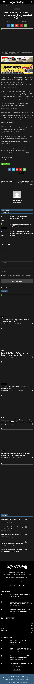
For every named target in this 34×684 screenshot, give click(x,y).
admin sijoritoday (9, 21)
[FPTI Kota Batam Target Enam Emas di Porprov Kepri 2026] (17, 306)
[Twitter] (19, 585)
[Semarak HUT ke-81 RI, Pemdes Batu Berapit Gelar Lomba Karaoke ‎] (17, 339)
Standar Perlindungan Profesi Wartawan (20, 679)
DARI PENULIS (5, 212)
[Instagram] (14, 585)
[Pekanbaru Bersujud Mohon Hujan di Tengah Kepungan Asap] (5, 226)
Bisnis (2, 417)
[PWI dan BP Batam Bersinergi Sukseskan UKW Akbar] (5, 218)
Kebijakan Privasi (20, 676)
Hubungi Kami (23, 677)
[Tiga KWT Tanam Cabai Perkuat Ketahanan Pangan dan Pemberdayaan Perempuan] (5, 233)
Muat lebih (16, 669)
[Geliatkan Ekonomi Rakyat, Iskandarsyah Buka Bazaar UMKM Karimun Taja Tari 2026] (17, 406)
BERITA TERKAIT (6, 210)
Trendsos (3, 633)
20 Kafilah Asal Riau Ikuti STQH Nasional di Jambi (9, 182)
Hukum (2, 450)
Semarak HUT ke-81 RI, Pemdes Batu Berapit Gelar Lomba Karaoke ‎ (14, 354)
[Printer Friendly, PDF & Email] (5, 164)
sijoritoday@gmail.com (21, 581)
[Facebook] (10, 585)
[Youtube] (23, 585)
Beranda (3, 6)
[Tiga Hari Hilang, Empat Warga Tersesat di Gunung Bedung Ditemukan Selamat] (5, 665)
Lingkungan (3, 227)
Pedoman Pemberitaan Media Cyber (10, 677)
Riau (18, 8)
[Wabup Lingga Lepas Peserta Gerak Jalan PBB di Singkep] (17, 372)
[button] (32, 2)
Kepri (2, 317)
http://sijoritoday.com (17, 202)
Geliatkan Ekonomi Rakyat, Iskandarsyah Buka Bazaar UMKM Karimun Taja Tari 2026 (17, 421)
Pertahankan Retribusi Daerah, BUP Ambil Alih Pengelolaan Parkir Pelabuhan (16, 454)
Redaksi (29, 677)
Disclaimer (7, 679)
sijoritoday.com (4, 323)
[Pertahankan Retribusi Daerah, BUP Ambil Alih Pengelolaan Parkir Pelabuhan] (17, 439)
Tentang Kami (12, 676)
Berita (15, 8)
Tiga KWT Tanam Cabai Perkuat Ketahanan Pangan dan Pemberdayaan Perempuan (21, 233)
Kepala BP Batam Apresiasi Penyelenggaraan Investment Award (25, 183)
